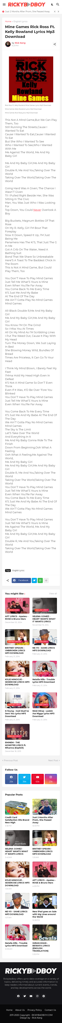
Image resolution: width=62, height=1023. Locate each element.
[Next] (58, 11)
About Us (20, 1010)
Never (37, 210)
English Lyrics (20, 21)
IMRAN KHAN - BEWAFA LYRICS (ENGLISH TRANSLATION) (41, 947)
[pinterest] (43, 996)
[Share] (54, 44)
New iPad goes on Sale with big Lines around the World (44, 914)
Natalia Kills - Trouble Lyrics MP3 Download (43, 680)
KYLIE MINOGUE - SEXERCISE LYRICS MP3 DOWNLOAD (17, 682)
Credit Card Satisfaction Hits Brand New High (17, 820)
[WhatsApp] (40, 580)
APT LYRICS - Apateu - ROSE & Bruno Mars (16, 617)
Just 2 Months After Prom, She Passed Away (27, 11)
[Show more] (46, 580)
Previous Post (11, 760)
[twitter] (24, 996)
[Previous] (54, 11)
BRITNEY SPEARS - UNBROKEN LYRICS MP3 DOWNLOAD (15, 650)
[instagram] (37, 996)
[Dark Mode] (52, 4)
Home (8, 21)
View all (53, 594)
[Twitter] (34, 580)
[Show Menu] (4, 4)
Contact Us (50, 1010)
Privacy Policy (35, 1010)
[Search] (58, 4)
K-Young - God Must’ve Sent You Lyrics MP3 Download (17, 713)
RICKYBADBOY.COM (42, 1015)
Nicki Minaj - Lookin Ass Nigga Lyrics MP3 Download (43, 713)
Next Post (53, 760)
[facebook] (18, 996)
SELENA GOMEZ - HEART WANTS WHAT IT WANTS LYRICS (44, 619)
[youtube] (31, 996)
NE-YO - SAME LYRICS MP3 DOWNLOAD (43, 649)
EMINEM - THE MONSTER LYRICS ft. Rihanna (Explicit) (15, 745)
